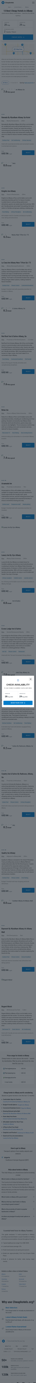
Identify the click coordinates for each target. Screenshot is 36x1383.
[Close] (31, 679)
